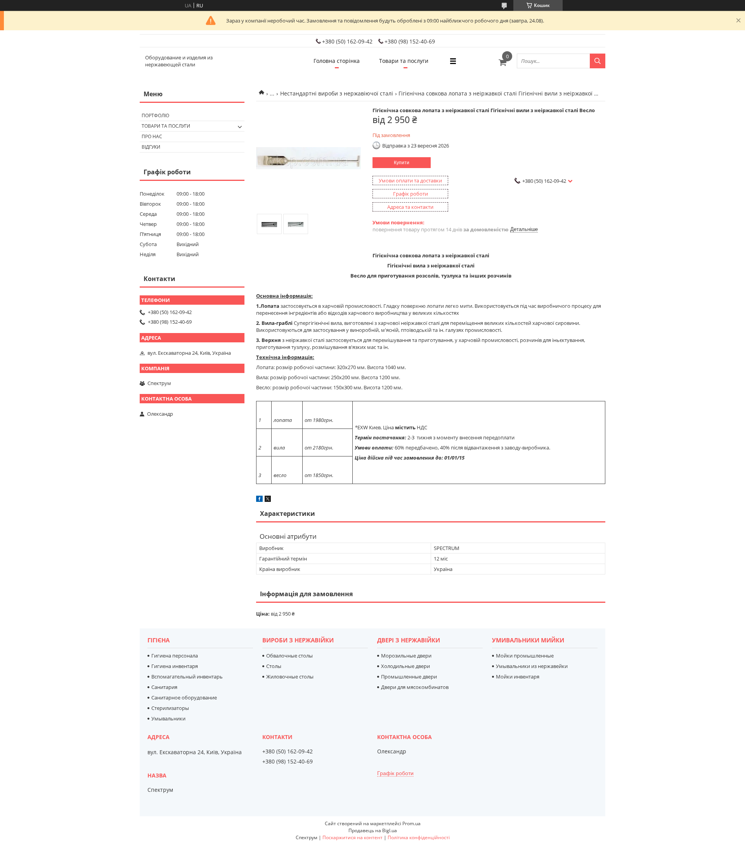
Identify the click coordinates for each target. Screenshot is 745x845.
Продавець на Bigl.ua (372, 830)
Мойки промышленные (525, 655)
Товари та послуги (403, 60)
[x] (268, 499)
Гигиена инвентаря (174, 666)
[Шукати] (597, 61)
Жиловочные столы (290, 676)
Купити (401, 162)
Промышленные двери (409, 676)
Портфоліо (155, 115)
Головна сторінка (337, 60)
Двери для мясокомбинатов (415, 687)
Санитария (164, 687)
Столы (273, 666)
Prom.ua (411, 823)
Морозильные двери (406, 655)
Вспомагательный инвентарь (187, 676)
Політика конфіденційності (419, 837)
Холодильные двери (405, 666)
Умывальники (168, 718)
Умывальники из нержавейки (532, 666)
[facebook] (259, 499)
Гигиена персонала (174, 655)
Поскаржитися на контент (352, 837)
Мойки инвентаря (517, 676)
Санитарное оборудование (184, 697)
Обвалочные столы (289, 655)
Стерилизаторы (170, 707)
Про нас (152, 136)
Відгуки (151, 147)
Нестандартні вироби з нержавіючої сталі (336, 93)
